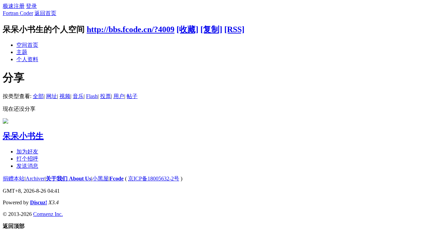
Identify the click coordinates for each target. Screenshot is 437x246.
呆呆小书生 (23, 136)
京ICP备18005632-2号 (153, 178)
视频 (64, 96)
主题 (21, 52)
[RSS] (234, 29)
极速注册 (14, 6)
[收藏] (187, 29)
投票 (105, 96)
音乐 (78, 96)
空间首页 (27, 45)
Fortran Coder (18, 13)
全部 (38, 96)
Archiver (35, 178)
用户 (118, 96)
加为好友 (27, 151)
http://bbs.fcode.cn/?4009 (130, 29)
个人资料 (27, 59)
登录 (31, 6)
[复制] (211, 29)
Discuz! (38, 202)
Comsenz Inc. (48, 214)
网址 (51, 96)
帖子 (132, 96)
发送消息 (27, 166)
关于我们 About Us (68, 178)
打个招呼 (27, 159)
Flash (92, 96)
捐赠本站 (14, 178)
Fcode (117, 178)
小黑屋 (100, 178)
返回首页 (45, 13)
